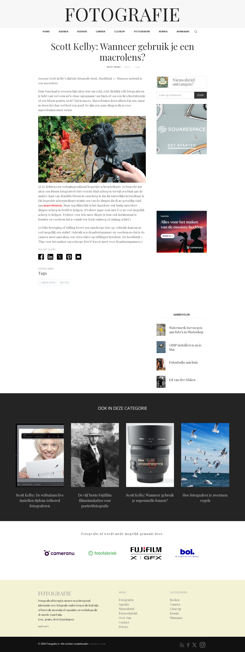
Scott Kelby (114, 67)
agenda (63, 31)
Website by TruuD (97, 644)
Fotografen (126, 600)
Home (46, 31)
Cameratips (47, 282)
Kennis (174, 613)
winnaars (183, 31)
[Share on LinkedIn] (50, 257)
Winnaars (176, 618)
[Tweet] (60, 257)
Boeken (175, 600)
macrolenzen (53, 205)
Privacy (123, 627)
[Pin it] (69, 257)
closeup (119, 31)
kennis (163, 31)
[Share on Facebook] (41, 257)
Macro (64, 282)
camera (100, 31)
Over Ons (125, 618)
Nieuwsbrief (126, 609)
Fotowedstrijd (128, 613)
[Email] (78, 257)
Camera (175, 604)
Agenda (124, 604)
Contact (124, 622)
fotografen (142, 31)
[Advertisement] (187, 183)
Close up (175, 609)
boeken (82, 31)
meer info (43, 626)
